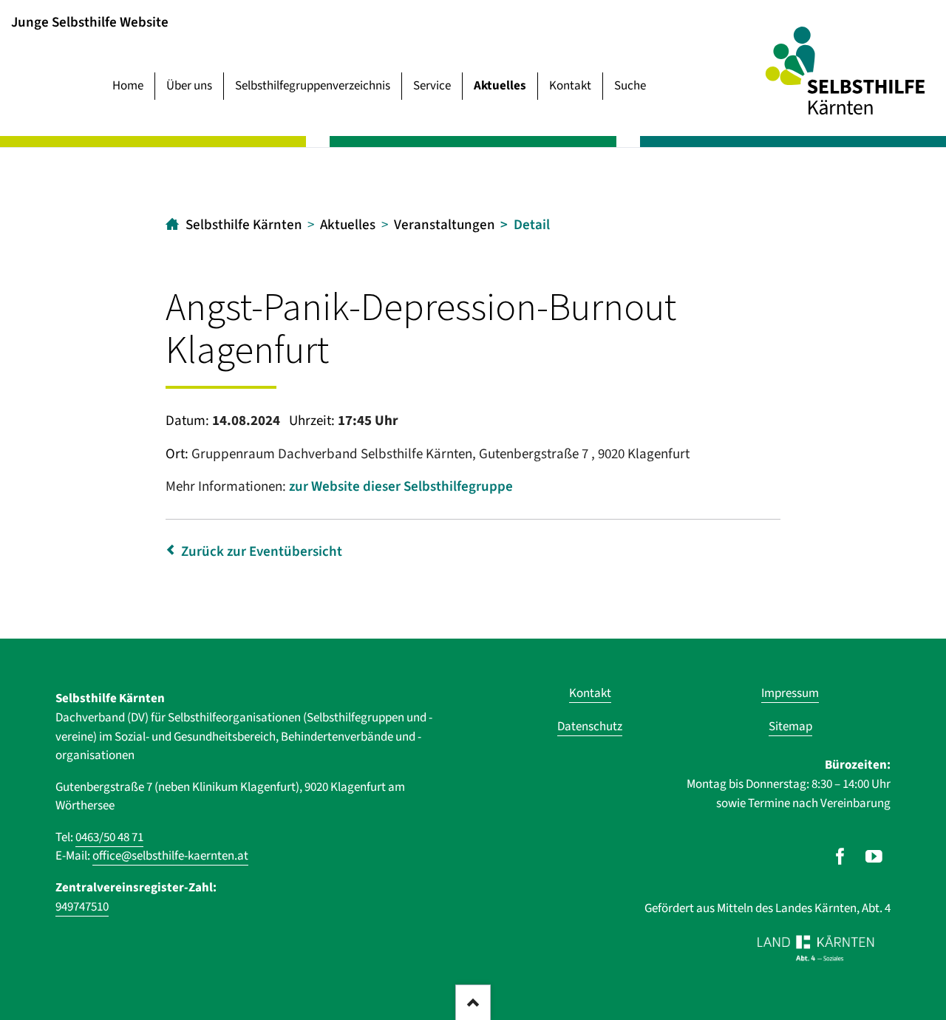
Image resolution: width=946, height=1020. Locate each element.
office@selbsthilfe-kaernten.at (170, 856)
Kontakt (570, 86)
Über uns (189, 86)
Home (127, 86)
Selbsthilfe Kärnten (244, 225)
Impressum (790, 693)
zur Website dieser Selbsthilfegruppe (401, 487)
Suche (630, 86)
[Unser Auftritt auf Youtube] (874, 857)
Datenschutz (589, 726)
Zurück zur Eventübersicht (261, 552)
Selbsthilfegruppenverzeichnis (312, 86)
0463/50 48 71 (109, 837)
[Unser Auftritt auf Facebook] (840, 857)
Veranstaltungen (444, 225)
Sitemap (790, 726)
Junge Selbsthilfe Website (90, 22)
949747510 (82, 907)
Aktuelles (500, 86)
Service (432, 86)
